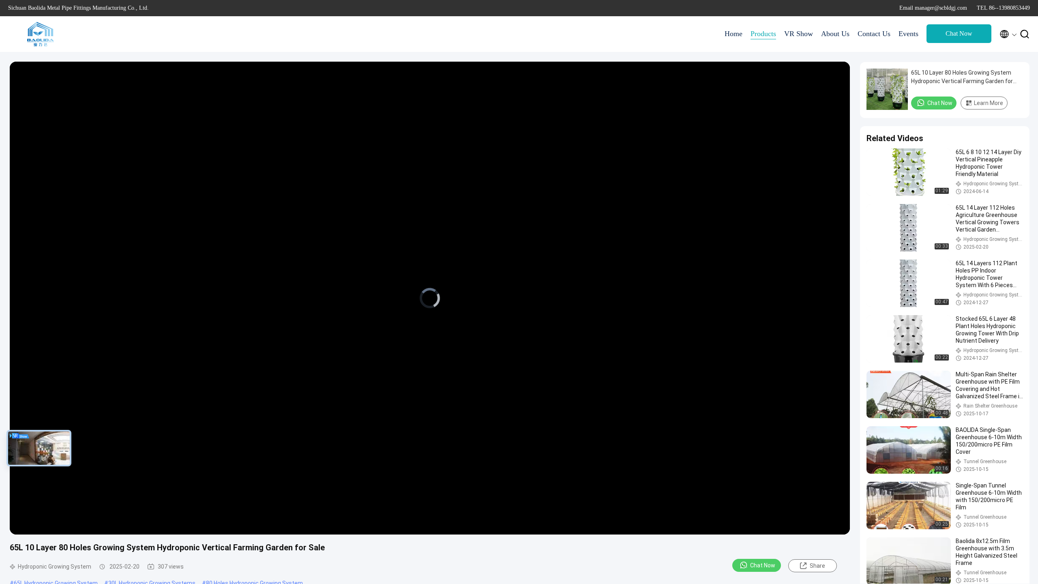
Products (763, 34)
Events (908, 34)
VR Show (798, 34)
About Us (835, 34)
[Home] (40, 34)
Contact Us (874, 34)
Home (733, 34)
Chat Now (959, 33)
